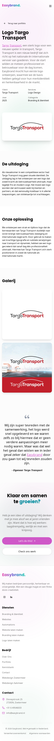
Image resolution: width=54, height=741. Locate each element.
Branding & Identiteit (12, 614)
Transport (15, 45)
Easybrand (34, 454)
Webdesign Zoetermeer (14, 677)
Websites (6, 619)
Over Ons (7, 656)
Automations (8, 624)
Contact (6, 672)
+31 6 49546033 (13, 707)
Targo (5, 45)
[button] (47, 736)
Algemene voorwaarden (39, 733)
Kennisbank (8, 667)
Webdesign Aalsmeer (12, 683)
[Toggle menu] (50, 6)
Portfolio (6, 662)
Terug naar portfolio (17, 23)
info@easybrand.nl (15, 713)
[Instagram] (4, 597)
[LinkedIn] (11, 597)
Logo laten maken (11, 640)
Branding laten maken (13, 635)
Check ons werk (27, 551)
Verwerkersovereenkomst (15, 733)
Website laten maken (12, 629)
